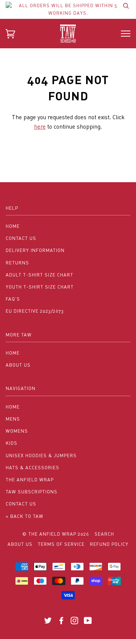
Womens (17, 431)
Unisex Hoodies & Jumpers (41, 455)
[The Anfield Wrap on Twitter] (48, 622)
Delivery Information (35, 250)
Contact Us (21, 238)
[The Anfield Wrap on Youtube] (88, 622)
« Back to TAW (24, 516)
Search (104, 534)
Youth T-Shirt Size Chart (40, 287)
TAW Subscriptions (31, 492)
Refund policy (109, 544)
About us (20, 544)
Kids (11, 443)
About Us (18, 365)
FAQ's (13, 299)
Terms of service (61, 544)
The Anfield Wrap (30, 479)
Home (13, 226)
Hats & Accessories (32, 467)
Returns (17, 263)
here (40, 126)
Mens (13, 419)
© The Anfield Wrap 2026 (55, 534)
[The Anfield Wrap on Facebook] (61, 622)
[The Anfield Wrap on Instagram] (75, 622)
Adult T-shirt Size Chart (39, 275)
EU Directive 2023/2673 (35, 311)
